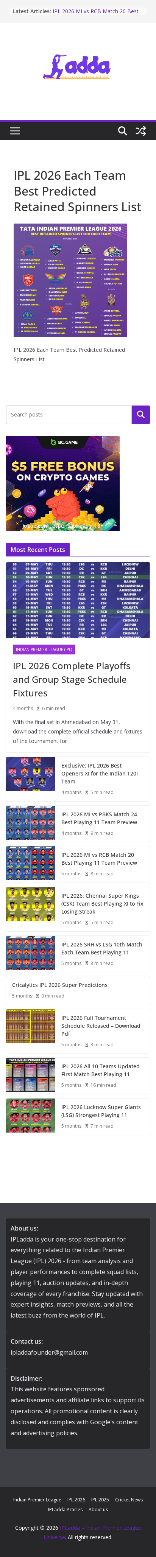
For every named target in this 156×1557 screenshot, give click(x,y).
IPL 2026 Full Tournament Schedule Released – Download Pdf (100, 1025)
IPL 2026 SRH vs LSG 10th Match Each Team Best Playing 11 (101, 948)
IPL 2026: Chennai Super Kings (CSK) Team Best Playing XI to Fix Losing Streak (102, 903)
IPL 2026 (76, 1499)
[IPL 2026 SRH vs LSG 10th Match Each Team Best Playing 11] (30, 954)
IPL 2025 (100, 1499)
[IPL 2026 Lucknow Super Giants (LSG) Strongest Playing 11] (30, 1117)
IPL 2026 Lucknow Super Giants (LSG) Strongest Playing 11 (101, 1111)
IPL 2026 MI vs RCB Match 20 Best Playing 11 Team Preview (96, 15)
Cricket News (129, 1499)
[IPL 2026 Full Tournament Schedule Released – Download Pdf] (30, 1031)
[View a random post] (141, 131)
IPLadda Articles (65, 1509)
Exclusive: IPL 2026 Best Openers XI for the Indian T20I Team (99, 773)
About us (98, 1509)
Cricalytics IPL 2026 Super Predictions (60, 984)
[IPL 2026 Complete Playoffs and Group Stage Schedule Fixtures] (78, 600)
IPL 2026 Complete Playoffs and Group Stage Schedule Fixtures (72, 679)
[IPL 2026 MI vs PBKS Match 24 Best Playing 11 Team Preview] (30, 824)
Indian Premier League (37, 1499)
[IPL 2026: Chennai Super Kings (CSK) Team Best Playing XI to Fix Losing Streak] (30, 909)
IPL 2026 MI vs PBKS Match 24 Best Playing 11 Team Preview (99, 818)
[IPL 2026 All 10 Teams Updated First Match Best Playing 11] (30, 1076)
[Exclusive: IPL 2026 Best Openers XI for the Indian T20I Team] (30, 779)
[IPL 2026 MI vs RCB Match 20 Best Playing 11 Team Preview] (30, 864)
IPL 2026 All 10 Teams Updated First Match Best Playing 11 (100, 1070)
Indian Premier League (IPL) (44, 649)
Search (141, 414)
